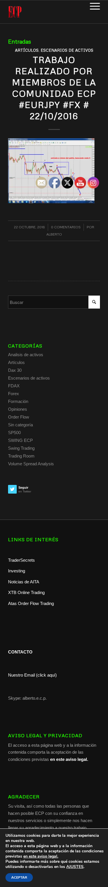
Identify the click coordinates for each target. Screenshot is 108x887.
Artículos (27, 50)
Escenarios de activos (67, 50)
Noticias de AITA (23, 581)
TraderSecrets (21, 560)
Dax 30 (15, 370)
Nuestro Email (21, 675)
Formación (18, 401)
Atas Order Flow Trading (31, 603)
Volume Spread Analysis (31, 463)
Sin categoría (20, 424)
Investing (17, 570)
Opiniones (17, 409)
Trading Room (21, 455)
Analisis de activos (25, 354)
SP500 (14, 432)
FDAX (14, 385)
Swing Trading (21, 448)
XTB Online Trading (26, 592)
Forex (13, 393)
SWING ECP (20, 440)
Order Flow (18, 416)
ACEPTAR (19, 877)
